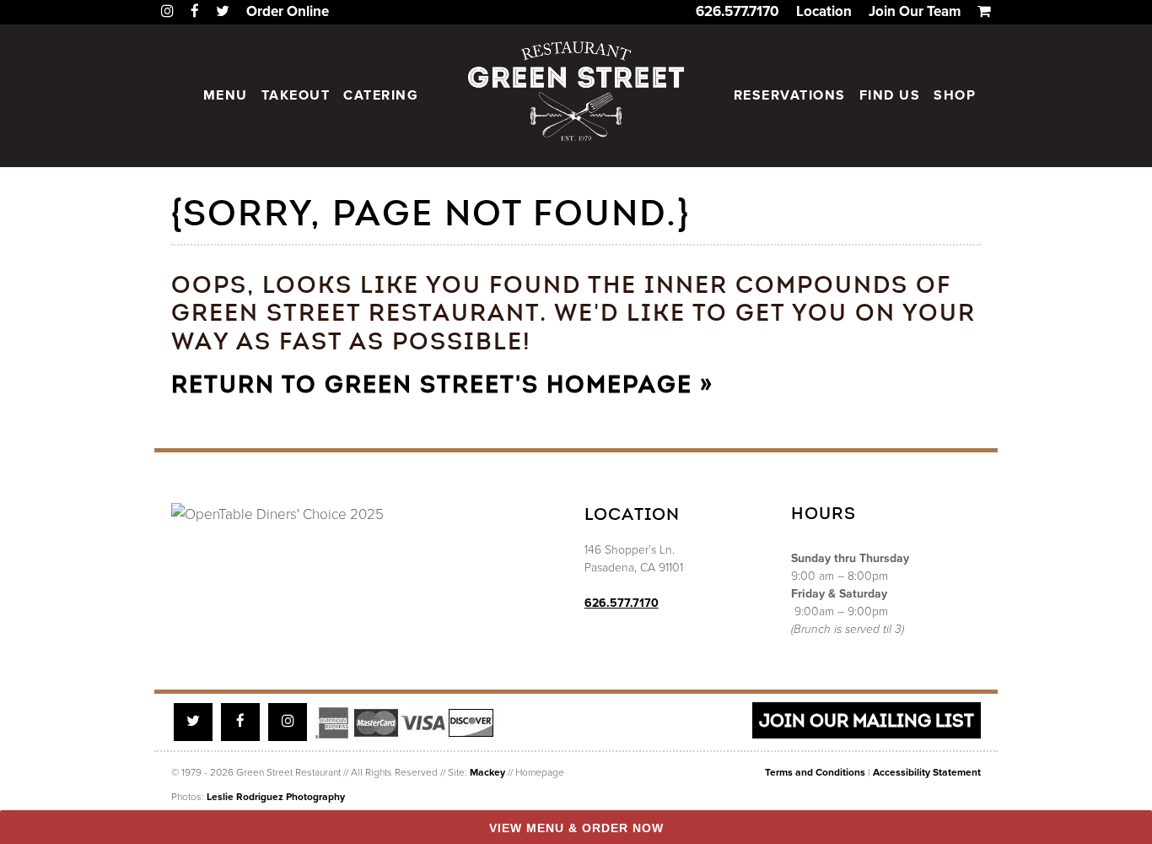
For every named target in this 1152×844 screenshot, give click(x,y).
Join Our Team (915, 11)
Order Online (287, 11)
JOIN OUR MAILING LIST (866, 720)
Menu (225, 95)
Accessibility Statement (927, 772)
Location (824, 11)
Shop (955, 95)
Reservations (790, 95)
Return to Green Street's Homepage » (442, 384)
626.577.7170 (737, 11)
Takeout (296, 95)
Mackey (487, 772)
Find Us (890, 95)
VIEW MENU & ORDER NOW (576, 828)
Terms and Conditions (815, 772)
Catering (380, 95)
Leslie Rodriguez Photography (276, 797)
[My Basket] (984, 11)
